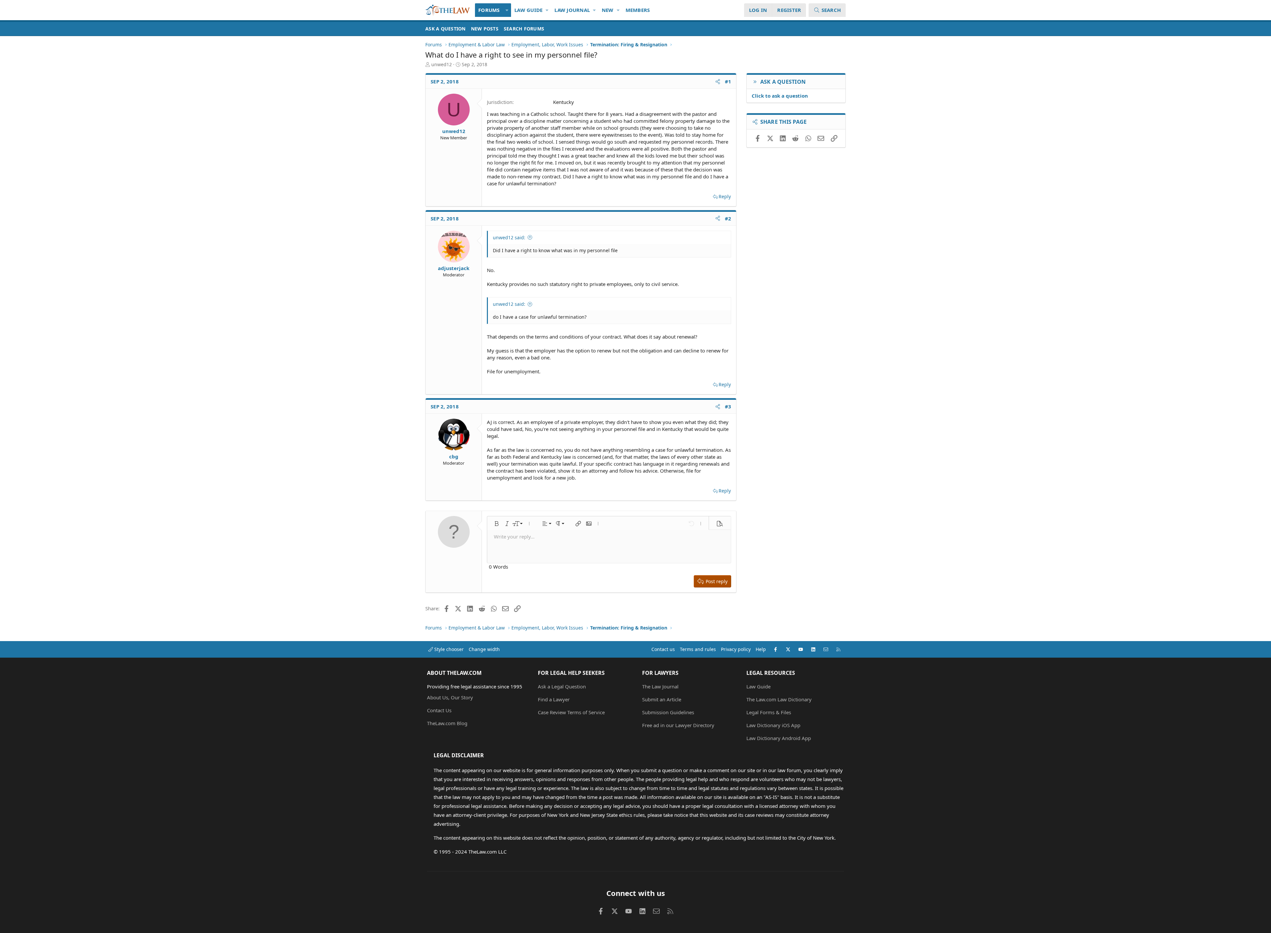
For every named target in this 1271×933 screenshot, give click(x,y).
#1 (728, 81)
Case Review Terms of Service (571, 712)
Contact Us (439, 710)
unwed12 (441, 64)
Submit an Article (661, 699)
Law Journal (572, 10)
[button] (507, 10)
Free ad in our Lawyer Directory (678, 725)
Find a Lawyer (554, 699)
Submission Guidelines (668, 712)
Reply (725, 196)
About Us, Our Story (450, 697)
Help (761, 649)
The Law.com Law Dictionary (779, 699)
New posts (484, 28)
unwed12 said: (509, 237)
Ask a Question (445, 28)
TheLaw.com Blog (447, 723)
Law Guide (528, 10)
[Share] (718, 81)
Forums (489, 10)
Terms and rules (698, 649)
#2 (728, 218)
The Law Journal (660, 686)
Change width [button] (484, 649)
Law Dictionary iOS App (773, 725)
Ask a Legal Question (562, 686)
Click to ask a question (780, 95)
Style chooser (448, 649)
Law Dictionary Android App (778, 738)
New (608, 10)
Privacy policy (736, 649)
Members (638, 10)
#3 (728, 406)
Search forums (524, 28)
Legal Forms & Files (768, 712)
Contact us (663, 649)
